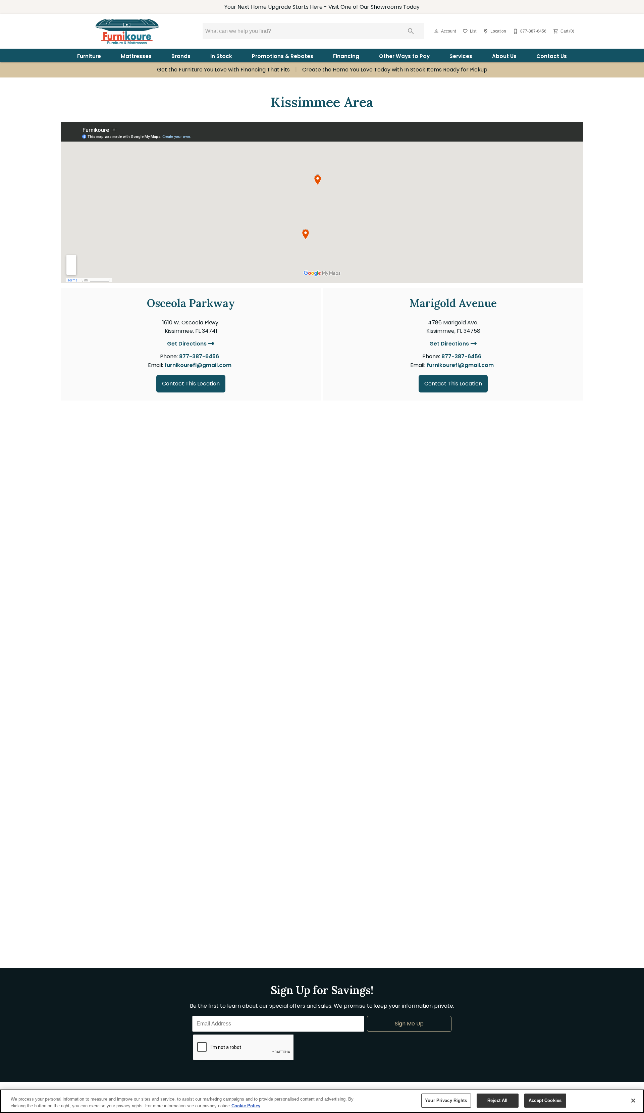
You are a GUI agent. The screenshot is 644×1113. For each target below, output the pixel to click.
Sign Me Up (409, 1023)
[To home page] (127, 31)
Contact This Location (191, 383)
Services (460, 56)
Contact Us (551, 56)
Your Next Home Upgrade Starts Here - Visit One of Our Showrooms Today (322, 7)
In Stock (221, 56)
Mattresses (136, 56)
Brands (181, 56)
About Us (504, 56)
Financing (346, 56)
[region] (322, 1101)
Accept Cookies (545, 1100)
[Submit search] (411, 31)
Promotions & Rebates (282, 56)
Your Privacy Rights (446, 1100)
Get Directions (187, 344)
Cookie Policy (245, 1105)
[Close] (633, 1100)
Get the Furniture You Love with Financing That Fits (223, 69)
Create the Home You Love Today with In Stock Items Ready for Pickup (394, 69)
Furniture (89, 56)
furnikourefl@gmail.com (197, 365)
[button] (436, 31)
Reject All (497, 1100)
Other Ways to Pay (404, 56)
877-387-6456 (199, 356)
